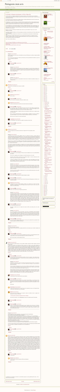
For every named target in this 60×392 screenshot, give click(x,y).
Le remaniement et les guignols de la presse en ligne (47, 127)
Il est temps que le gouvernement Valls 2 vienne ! (48, 132)
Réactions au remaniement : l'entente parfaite (48, 124)
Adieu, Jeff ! (49, 21)
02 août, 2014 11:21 (16, 94)
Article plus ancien (37, 381)
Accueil (22, 381)
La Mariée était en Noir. (47, 74)
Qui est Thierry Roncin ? (48, 110)
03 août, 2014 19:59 (12, 335)
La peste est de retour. (47, 75)
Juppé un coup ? (46, 145)
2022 (44, 90)
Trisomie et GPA (46, 169)
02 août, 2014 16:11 (18, 151)
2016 (44, 98)
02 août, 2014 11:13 (14, 84)
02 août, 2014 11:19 (18, 90)
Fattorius (45, 30)
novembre (46, 103)
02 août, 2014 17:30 (13, 242)
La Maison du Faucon (47, 36)
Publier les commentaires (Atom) (24, 384)
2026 (44, 85)
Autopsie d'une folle (47, 148)
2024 (44, 88)
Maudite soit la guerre (47, 52)
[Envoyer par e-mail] (11, 48)
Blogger (35, 390)
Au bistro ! (45, 20)
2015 (44, 99)
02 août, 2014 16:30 (18, 233)
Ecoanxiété (48, 68)
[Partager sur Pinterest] (15, 48)
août (45, 107)
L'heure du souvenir (47, 153)
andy (8, 335)
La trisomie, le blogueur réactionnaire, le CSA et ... (48, 171)
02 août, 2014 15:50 (13, 134)
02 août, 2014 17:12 (16, 77)
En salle (7, 9)
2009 (44, 190)
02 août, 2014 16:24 (16, 67)
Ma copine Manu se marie (48, 111)
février (46, 182)
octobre (46, 104)
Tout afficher (52, 81)
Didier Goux (9, 84)
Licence (11, 9)
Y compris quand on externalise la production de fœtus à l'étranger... (19, 295)
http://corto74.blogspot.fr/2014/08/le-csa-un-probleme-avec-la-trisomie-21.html (16, 42)
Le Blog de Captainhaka (47, 61)
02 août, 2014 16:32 (18, 73)
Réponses (10, 61)
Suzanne (9, 242)
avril (45, 179)
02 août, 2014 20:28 (18, 188)
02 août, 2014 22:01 (16, 210)
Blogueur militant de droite (48, 164)
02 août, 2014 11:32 (16, 102)
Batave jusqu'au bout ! (47, 139)
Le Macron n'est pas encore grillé (47, 120)
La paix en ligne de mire (48, 157)
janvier (46, 183)
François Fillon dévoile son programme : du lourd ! (47, 118)
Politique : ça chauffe (47, 154)
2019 (44, 94)
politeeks (45, 77)
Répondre (9, 59)
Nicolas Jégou (12, 63)
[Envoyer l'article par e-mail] (9, 48)
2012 (44, 186)
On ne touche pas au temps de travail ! (47, 115)
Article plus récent (9, 381)
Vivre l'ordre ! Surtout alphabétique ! (47, 167)
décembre (46, 102)
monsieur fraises (46, 43)
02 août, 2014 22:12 (18, 218)
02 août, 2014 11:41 (18, 106)
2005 (44, 195)
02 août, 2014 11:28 (18, 98)
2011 (44, 187)
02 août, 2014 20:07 (16, 261)
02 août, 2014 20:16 (16, 182)
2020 (44, 93)
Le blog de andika (47, 46)
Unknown (9, 129)
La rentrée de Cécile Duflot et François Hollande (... (47, 143)
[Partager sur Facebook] (14, 48)
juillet (45, 175)
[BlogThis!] (12, 48)
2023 (44, 89)
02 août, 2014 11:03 (18, 63)
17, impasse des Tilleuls (47, 14)
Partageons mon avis (14, 3)
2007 (44, 192)
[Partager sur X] (13, 48)
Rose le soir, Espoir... (50, 55)
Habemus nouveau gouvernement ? (47, 134)
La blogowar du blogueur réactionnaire (48, 109)
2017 (44, 97)
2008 (44, 191)
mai (45, 178)
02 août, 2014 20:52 (16, 192)
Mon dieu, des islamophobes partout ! (48, 159)
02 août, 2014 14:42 (13, 129)
